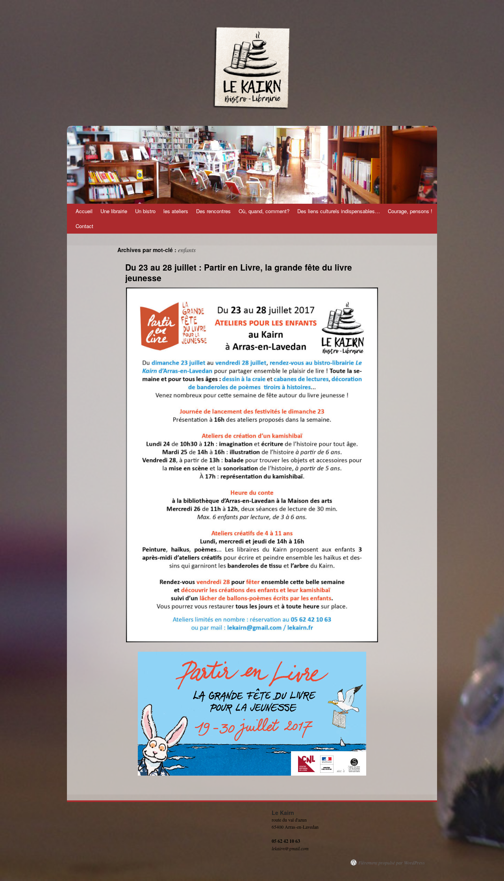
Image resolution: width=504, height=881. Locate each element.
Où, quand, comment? (264, 211)
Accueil (84, 211)
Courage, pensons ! (410, 211)
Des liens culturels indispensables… (338, 211)
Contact (84, 226)
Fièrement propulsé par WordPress (391, 862)
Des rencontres (213, 211)
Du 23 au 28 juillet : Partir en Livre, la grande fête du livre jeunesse (238, 272)
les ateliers (175, 211)
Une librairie (113, 211)
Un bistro (145, 211)
